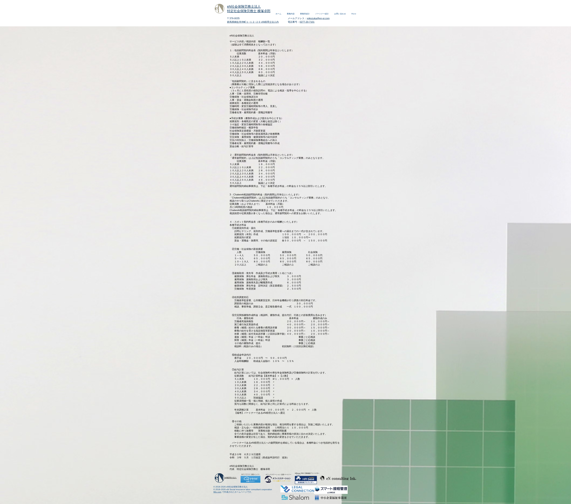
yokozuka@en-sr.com (318, 18)
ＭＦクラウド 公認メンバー (250, 474)
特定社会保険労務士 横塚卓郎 (248, 11)
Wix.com (217, 492)
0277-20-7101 (307, 22)
